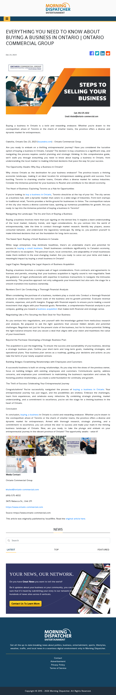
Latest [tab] (11, 549)
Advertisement (58, 661)
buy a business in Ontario (38, 194)
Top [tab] (56, 549)
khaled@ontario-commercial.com (22, 489)
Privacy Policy (58, 664)
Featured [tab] (103, 549)
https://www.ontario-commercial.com (24, 507)
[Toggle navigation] (7, 18)
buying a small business (30, 248)
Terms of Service (58, 668)
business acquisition (47, 308)
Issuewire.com (45, 141)
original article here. (76, 518)
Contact (58, 657)
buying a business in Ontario (88, 389)
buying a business (30, 414)
